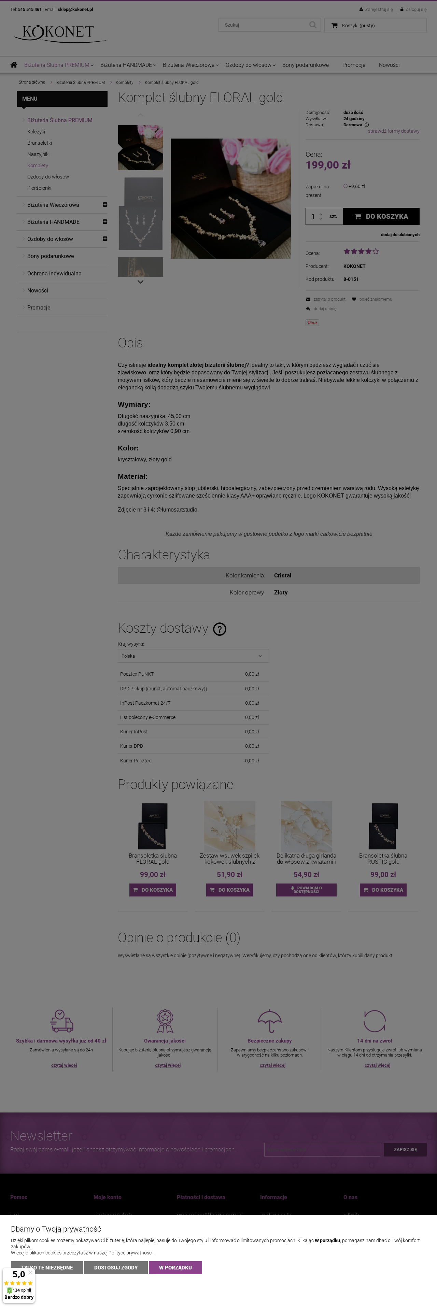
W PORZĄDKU (175, 1268)
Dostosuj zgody (116, 1268)
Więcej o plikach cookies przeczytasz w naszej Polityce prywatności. (82, 1252)
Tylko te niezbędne (47, 1268)
